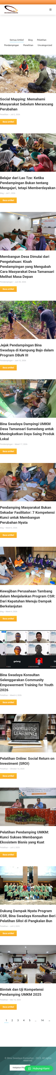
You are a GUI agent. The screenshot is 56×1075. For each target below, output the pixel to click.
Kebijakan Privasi (20, 1067)
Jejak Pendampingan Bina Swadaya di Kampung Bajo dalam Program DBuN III (27, 350)
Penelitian (28, 45)
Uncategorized (45, 45)
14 (42, 1020)
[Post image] (28, 74)
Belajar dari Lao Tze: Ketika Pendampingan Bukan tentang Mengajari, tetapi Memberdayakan (27, 183)
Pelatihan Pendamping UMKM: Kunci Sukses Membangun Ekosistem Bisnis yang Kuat (24, 837)
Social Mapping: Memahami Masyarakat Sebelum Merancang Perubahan (26, 104)
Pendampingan (11, 45)
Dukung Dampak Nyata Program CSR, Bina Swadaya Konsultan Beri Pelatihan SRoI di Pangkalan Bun (27, 916)
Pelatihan (41, 40)
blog (30, 40)
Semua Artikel (17, 40)
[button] (50, 9)
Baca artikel (8, 122)
